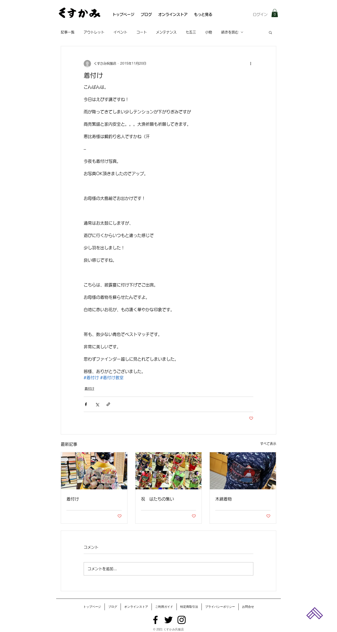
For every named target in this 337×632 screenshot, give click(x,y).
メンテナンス (166, 32)
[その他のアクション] (250, 63)
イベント (120, 32)
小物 (208, 32)
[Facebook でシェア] (86, 404)
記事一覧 (68, 32)
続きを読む (229, 32)
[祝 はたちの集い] (168, 470)
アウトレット (94, 32)
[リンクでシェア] (108, 404)
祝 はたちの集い (157, 499)
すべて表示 (268, 443)
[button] (274, 13)
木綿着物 (223, 499)
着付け (89, 388)
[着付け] (94, 470)
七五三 (191, 32)
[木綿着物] (243, 470)
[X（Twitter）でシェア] (97, 404)
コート (141, 32)
